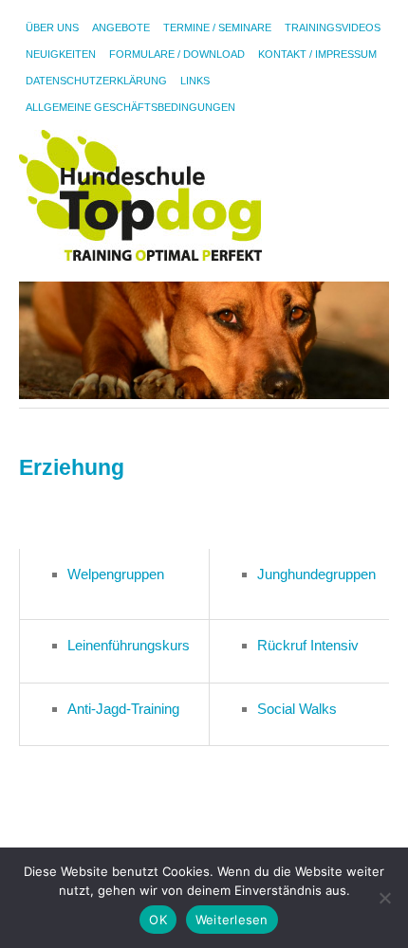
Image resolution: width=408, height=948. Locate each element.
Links (195, 80)
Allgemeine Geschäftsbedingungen (130, 107)
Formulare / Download (177, 54)
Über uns (52, 27)
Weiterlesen (232, 919)
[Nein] (384, 897)
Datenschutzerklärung (96, 80)
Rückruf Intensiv (308, 645)
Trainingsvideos (332, 27)
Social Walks (297, 709)
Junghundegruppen (316, 574)
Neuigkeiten (61, 54)
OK (158, 919)
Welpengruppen (115, 574)
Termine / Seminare (217, 27)
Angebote (121, 27)
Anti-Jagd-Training (123, 709)
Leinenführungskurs (128, 645)
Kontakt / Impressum (317, 54)
